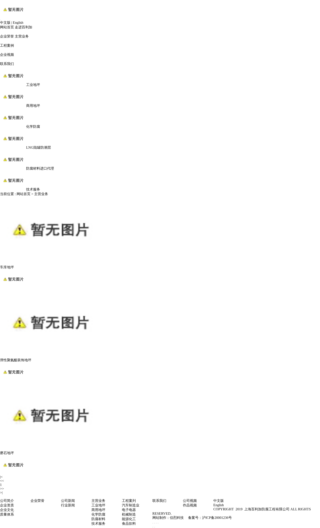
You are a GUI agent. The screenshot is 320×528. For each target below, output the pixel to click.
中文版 (5, 22)
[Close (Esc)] (152, 523)
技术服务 (33, 189)
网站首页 (7, 27)
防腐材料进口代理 (40, 168)
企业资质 (7, 505)
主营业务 (22, 36)
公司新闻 (68, 500)
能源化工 (129, 519)
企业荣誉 (7, 36)
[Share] (154, 523)
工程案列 (129, 500)
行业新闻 (68, 505)
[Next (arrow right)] (154, 527)
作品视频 (190, 505)
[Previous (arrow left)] (152, 527)
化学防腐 (33, 126)
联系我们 (7, 64)
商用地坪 (33, 105)
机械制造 (129, 514)
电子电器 (129, 510)
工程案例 (7, 45)
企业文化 (7, 510)
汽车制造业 (130, 505)
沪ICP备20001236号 (217, 517)
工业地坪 (33, 85)
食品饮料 (129, 523)
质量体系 (7, 514)
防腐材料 (98, 519)
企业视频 (7, 54)
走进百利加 (23, 27)
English (18, 22)
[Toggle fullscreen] (156, 523)
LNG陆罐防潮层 (38, 147)
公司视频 (190, 500)
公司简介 (7, 500)
